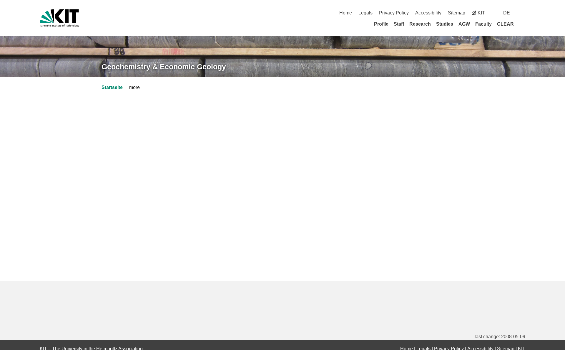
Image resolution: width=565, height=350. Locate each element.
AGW (464, 24)
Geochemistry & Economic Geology (164, 66)
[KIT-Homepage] (59, 18)
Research (420, 24)
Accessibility (428, 12)
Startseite (112, 87)
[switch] (523, 13)
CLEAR (505, 24)
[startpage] (523, 24)
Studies (444, 24)
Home (345, 12)
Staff (399, 24)
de (506, 12)
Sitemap (456, 12)
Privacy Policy (394, 12)
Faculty (483, 24)
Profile (381, 24)
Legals (365, 12)
